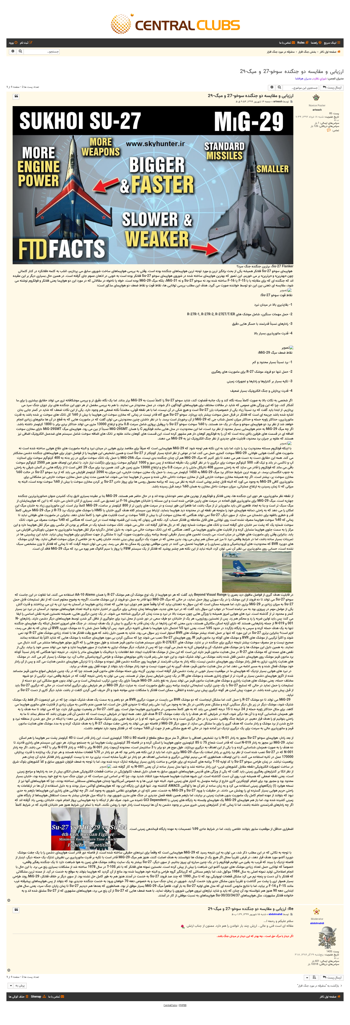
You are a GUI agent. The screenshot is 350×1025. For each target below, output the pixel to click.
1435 (329, 951)
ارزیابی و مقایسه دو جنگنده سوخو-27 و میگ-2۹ (292, 71)
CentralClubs (170, 1005)
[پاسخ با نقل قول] (16, 97)
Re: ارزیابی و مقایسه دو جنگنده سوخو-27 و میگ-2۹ (250, 909)
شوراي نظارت (320, 79)
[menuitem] (316, 43)
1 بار (317, 123)
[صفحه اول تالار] (175, 23)
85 (330, 113)
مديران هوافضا (303, 79)
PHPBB (182, 1005)
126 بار (314, 126)
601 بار (315, 961)
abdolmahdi (275, 914)
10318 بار (313, 964)
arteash (277, 101)
